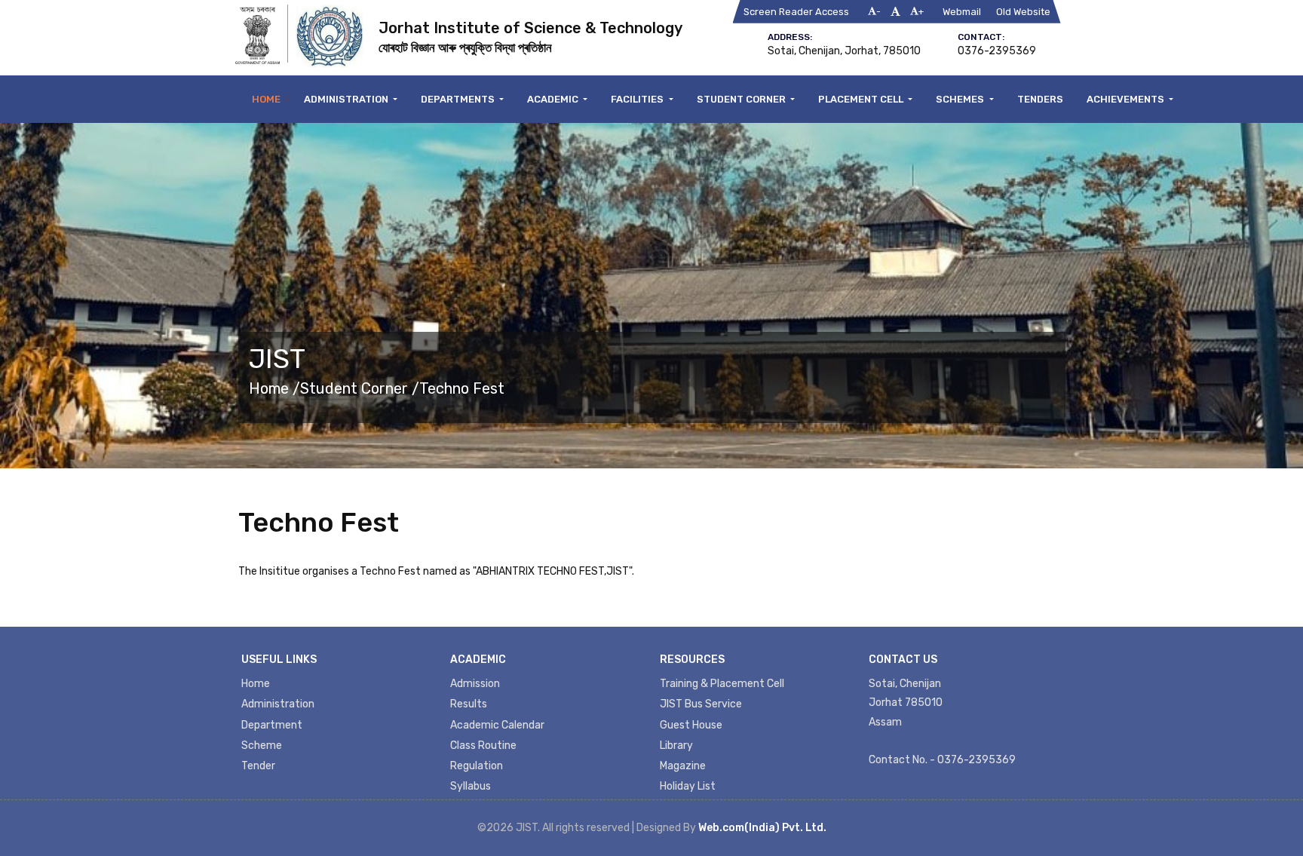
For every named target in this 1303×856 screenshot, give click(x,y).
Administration (277, 704)
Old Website (1023, 11)
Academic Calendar (497, 725)
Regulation (476, 765)
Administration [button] (347, 99)
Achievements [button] (1127, 99)
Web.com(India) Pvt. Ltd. (762, 827)
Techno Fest (461, 388)
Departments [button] (459, 99)
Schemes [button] (961, 99)
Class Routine (483, 745)
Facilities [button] (638, 99)
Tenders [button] (1040, 99)
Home (266, 99)
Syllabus (470, 786)
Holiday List (688, 786)
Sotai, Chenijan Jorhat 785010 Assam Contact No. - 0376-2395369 (942, 721)
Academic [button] (554, 99)
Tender (258, 765)
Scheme (261, 745)
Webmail (962, 11)
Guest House (691, 725)
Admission (475, 683)
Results (468, 704)
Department (271, 725)
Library (676, 745)
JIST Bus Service (701, 704)
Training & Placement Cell (722, 683)
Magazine (683, 765)
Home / (274, 388)
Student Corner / (359, 388)
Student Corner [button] (742, 99)
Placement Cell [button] (862, 99)
